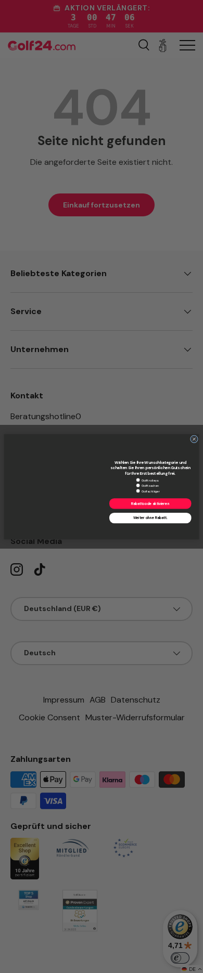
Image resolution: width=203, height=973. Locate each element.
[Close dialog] (194, 438)
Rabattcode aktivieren (150, 503)
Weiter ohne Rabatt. (150, 517)
